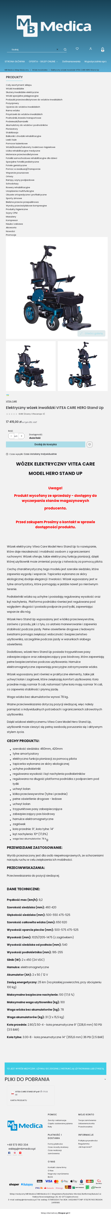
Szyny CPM (11, 212)
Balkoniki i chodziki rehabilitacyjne (23, 136)
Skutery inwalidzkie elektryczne (22, 92)
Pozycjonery (12, 103)
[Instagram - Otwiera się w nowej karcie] (15, 1153)
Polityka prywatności (88, 1140)
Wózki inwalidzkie (39, 70)
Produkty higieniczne (17, 209)
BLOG (50, 1177)
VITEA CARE (11, 401)
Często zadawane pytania (60, 1123)
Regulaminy (83, 1143)
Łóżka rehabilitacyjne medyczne (23, 150)
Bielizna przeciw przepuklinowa (22, 202)
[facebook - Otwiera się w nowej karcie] (9, 1153)
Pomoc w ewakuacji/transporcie (23, 168)
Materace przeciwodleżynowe (22, 154)
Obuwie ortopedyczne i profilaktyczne (26, 194)
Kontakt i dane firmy (57, 1167)
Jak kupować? (85, 1147)
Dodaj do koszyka (46, 444)
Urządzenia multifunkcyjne (20, 191)
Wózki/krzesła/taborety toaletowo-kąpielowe (30, 147)
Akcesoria (11, 227)
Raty (50, 1126)
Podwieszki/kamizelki (17, 121)
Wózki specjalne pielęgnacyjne (22, 95)
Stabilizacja (12, 132)
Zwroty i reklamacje (57, 1120)
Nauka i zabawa (14, 223)
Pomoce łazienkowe (17, 143)
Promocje (11, 234)
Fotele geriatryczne (16, 165)
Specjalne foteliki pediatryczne (22, 161)
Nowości (10, 231)
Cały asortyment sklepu (19, 84)
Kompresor (12, 220)
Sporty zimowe (14, 198)
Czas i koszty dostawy (58, 1147)
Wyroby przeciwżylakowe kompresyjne (26, 205)
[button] (64, 49)
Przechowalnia (85, 1126)
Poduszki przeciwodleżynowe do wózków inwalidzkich (34, 99)
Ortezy (9, 176)
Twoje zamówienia (87, 1120)
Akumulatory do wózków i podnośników (27, 125)
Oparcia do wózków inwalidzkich (23, 106)
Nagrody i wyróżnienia (58, 1173)
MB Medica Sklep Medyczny (17, 70)
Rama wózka (13, 110)
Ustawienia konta (86, 1123)
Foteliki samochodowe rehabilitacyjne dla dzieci (31, 158)
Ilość (10, 430)
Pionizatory (12, 128)
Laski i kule (11, 139)
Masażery (11, 216)
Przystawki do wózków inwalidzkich (24, 114)
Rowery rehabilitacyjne (18, 187)
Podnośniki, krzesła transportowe (23, 117)
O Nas (50, 1170)
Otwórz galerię (94, 333)
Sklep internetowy (54, 1213)
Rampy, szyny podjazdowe (20, 179)
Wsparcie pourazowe (17, 172)
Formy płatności (55, 1144)
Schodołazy (12, 183)
